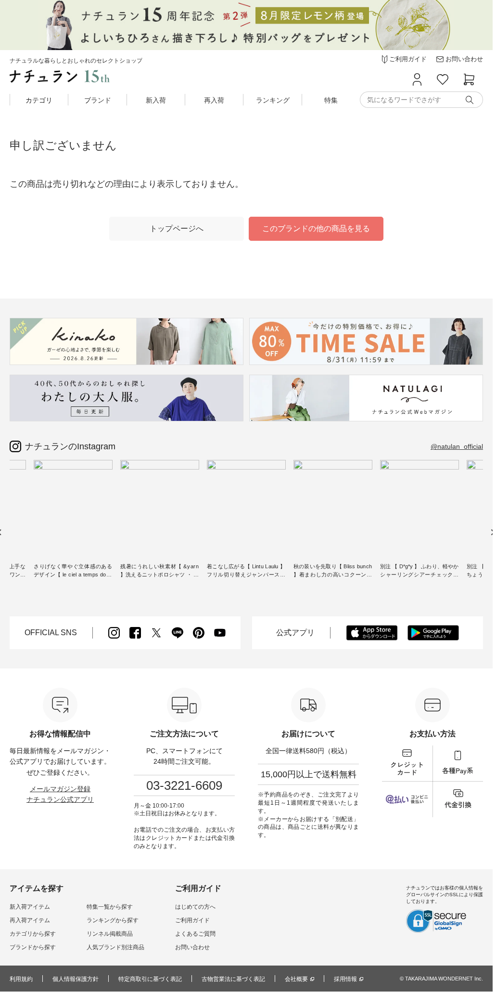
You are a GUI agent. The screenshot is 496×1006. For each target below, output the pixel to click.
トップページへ (176, 228)
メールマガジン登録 (60, 788)
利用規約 (21, 979)
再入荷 (214, 100)
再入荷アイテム (30, 920)
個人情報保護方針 (75, 979)
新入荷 (156, 100)
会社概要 (296, 979)
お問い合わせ (192, 947)
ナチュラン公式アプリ (60, 799)
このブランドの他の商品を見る (316, 228)
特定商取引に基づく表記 (150, 979)
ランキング (273, 100)
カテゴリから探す (33, 933)
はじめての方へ (195, 906)
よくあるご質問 (195, 933)
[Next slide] (492, 532)
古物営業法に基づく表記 (233, 979)
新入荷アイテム (30, 906)
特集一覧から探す (110, 906)
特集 (331, 100)
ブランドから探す (33, 947)
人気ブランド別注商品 (115, 947)
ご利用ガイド (192, 920)
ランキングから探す (113, 920)
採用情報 (345, 979)
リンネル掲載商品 (110, 933)
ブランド (97, 100)
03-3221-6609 (184, 785)
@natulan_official (457, 446)
